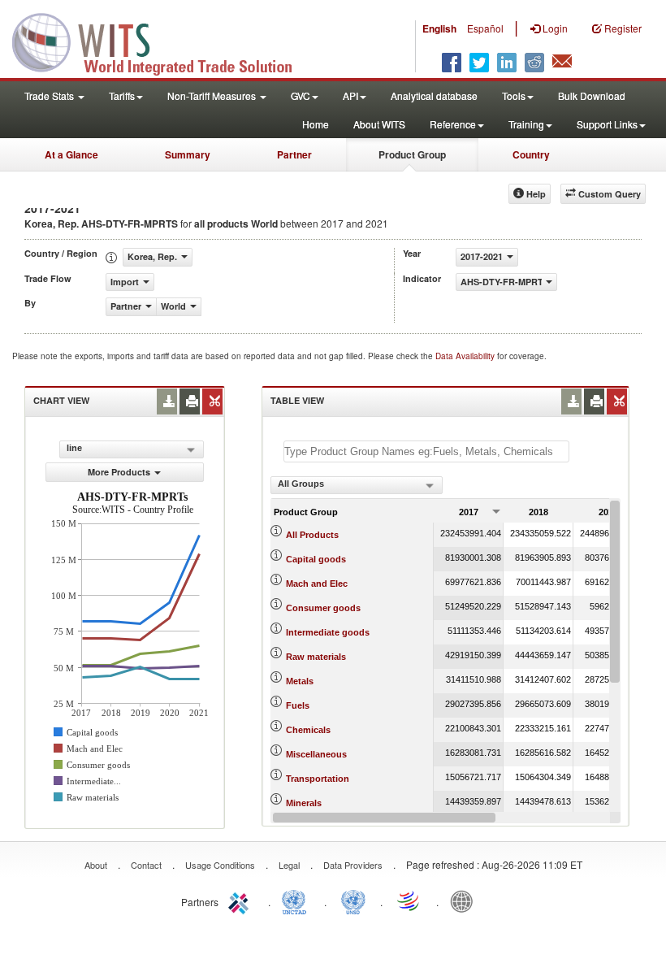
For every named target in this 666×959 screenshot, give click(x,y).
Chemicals (308, 730)
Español (485, 28)
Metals (300, 681)
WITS (162, 40)
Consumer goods (323, 608)
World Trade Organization (409, 900)
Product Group (412, 154)
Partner (294, 154)
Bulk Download (591, 95)
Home (315, 124)
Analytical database (434, 95)
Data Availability (466, 356)
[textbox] (426, 451)
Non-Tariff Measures (212, 95)
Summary (187, 154)
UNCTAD (297, 900)
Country (531, 154)
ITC (241, 900)
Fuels (297, 705)
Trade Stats (50, 95)
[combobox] (356, 485)
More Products (119, 472)
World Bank (465, 900)
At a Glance (71, 154)
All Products (312, 535)
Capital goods (316, 559)
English (439, 28)
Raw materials (316, 657)
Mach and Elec (317, 583)
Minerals (304, 803)
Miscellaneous (316, 754)
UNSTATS (353, 900)
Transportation (317, 778)
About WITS (379, 124)
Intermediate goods (328, 632)
